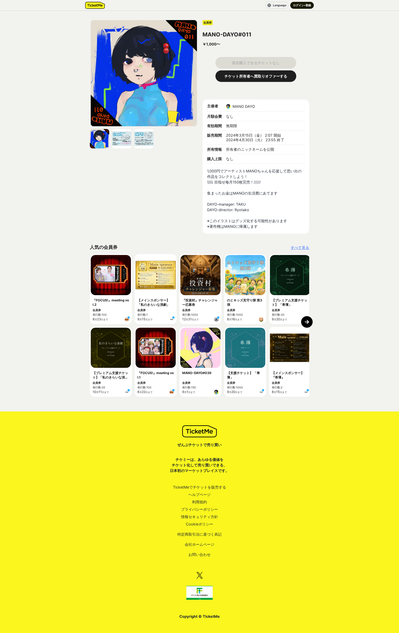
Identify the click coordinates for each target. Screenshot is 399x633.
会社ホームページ (199, 544)
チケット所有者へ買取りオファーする (255, 76)
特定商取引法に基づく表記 (199, 534)
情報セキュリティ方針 (199, 516)
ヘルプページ (199, 494)
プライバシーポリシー (199, 509)
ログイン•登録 (302, 5)
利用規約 (199, 502)
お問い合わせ (199, 554)
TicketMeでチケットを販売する (199, 487)
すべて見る (300, 247)
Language (279, 5)
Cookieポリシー (199, 524)
